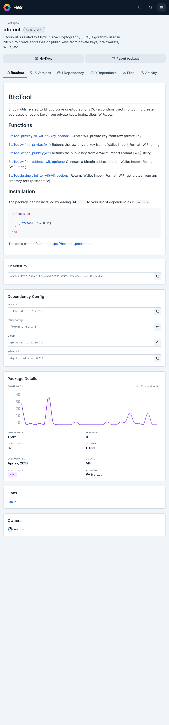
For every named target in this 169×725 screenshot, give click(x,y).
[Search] (151, 7)
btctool (11, 30)
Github (12, 502)
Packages (13, 23)
